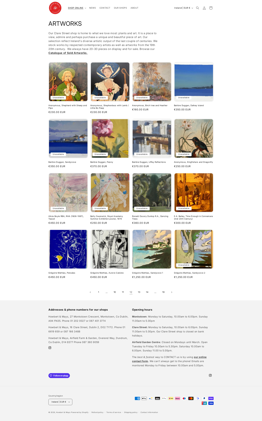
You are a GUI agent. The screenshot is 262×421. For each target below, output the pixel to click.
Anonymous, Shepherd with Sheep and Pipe (67, 106)
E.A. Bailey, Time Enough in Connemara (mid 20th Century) (193, 217)
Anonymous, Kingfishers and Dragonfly (193, 162)
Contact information (149, 412)
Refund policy (97, 412)
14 (147, 292)
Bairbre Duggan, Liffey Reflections (149, 162)
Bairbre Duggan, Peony (101, 162)
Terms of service (113, 412)
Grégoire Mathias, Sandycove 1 (147, 273)
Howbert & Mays (63, 412)
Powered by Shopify (80, 412)
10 (115, 292)
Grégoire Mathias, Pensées (61, 273)
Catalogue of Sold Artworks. (68, 53)
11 (123, 292)
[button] (76, 8)
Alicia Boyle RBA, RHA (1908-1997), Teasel (66, 217)
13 (139, 292)
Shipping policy (131, 412)
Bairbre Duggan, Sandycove (62, 162)
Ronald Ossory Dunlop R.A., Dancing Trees (150, 217)
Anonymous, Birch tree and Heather (150, 105)
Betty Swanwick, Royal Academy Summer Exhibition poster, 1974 (106, 217)
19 (163, 292)
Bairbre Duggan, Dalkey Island (189, 105)
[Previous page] (90, 292)
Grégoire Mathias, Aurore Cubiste (107, 273)
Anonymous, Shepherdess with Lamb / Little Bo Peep (109, 106)
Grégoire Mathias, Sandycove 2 (189, 273)
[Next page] (171, 292)
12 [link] (131, 292)
